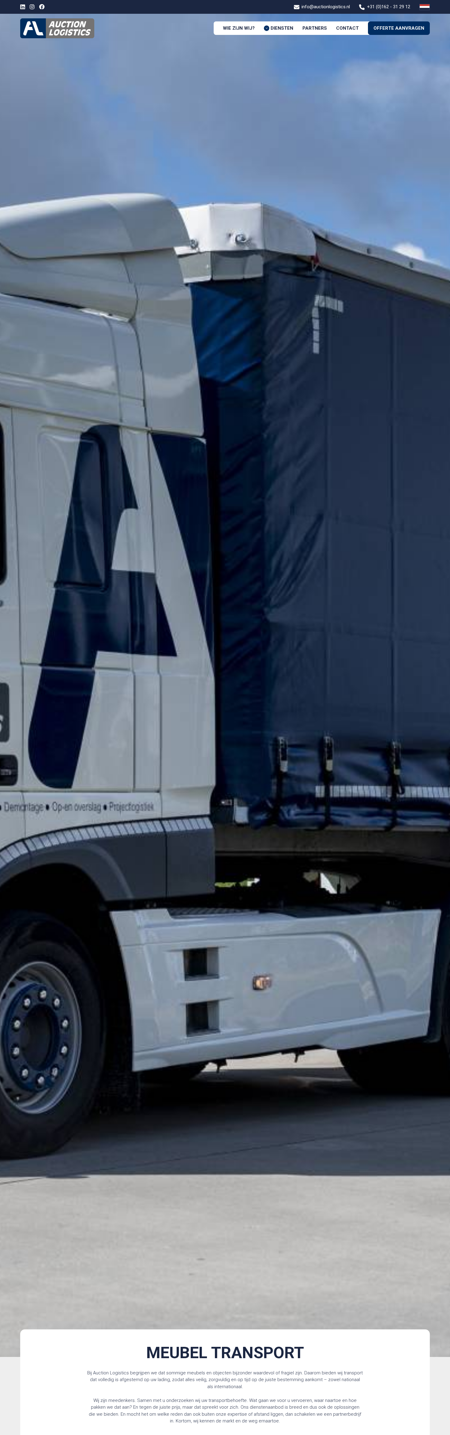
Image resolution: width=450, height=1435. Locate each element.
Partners (314, 28)
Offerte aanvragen (398, 28)
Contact (347, 28)
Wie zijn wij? (239, 28)
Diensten (282, 28)
